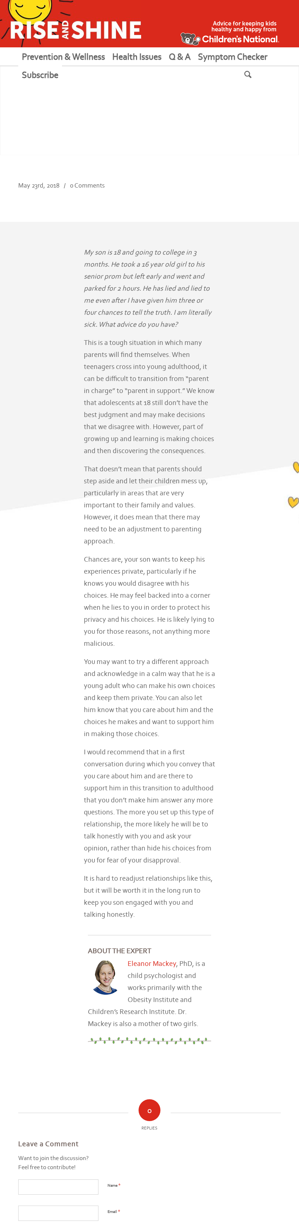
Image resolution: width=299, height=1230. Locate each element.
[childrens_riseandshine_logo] (70, 23)
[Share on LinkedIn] (261, 192)
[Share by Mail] (274, 192)
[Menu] (71, 74)
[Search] (257, 75)
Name (114, 1185)
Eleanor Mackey (152, 963)
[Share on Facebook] (248, 192)
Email (114, 1211)
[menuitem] (63, 56)
